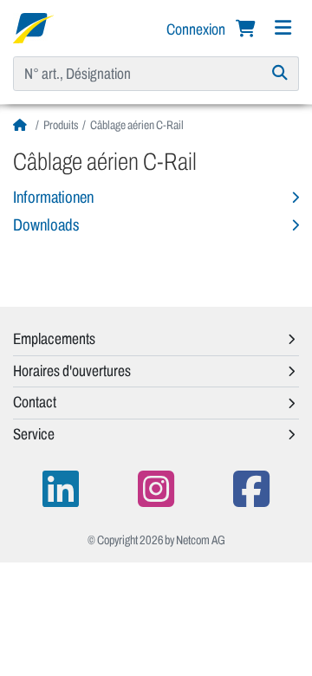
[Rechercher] (280, 73)
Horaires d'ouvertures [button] (72, 371)
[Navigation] (282, 28)
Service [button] (34, 434)
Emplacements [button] (54, 339)
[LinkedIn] (60, 489)
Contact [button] (34, 402)
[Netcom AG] (33, 27)
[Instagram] (156, 489)
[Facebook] (251, 489)
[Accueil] (22, 125)
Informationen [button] (53, 197)
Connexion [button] (197, 29)
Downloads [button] (46, 225)
